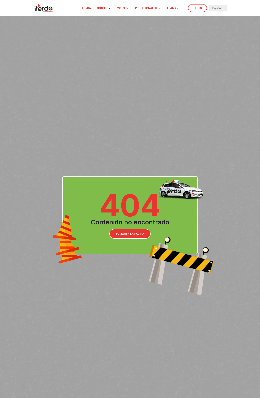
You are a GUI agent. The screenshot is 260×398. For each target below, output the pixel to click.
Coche (102, 8)
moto (121, 8)
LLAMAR (172, 8)
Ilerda (86, 8)
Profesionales (146, 8)
